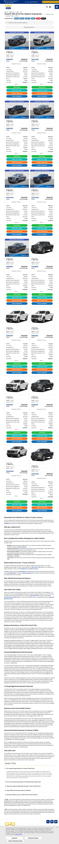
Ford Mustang (11, 573)
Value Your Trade (17, 90)
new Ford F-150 (35, 567)
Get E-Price (17, 87)
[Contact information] (55, 821)
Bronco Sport (34, 568)
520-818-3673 (34, 595)
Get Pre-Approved (17, 93)
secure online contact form (12, 597)
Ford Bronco (24, 568)
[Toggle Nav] (57, 7)
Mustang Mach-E (28, 573)
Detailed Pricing (16, 63)
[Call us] (48, 821)
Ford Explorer (22, 571)
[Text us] (52, 821)
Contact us (50, 755)
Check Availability (17, 96)
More (16, 84)
